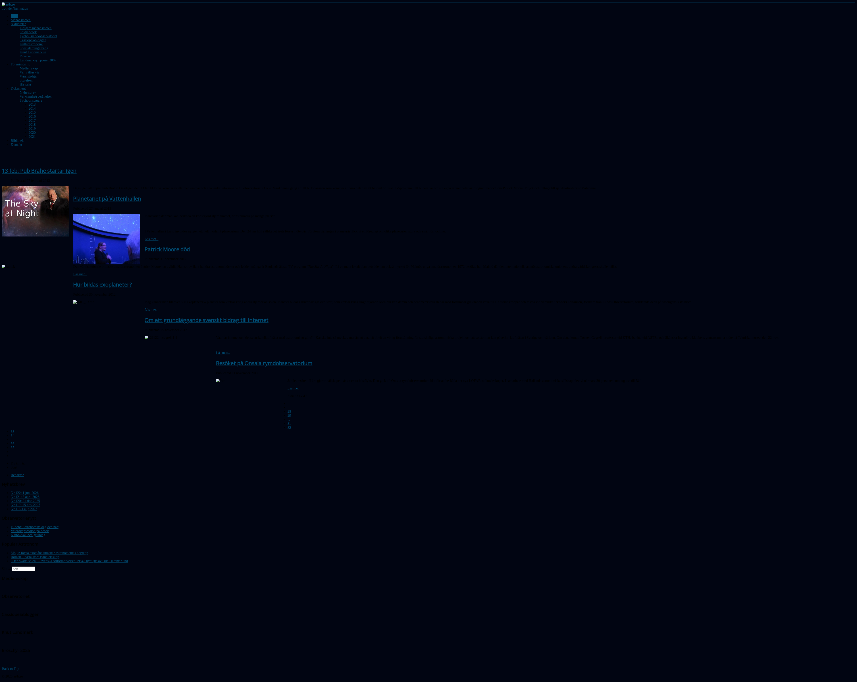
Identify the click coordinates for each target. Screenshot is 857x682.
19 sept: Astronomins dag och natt (34, 527)
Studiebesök (28, 32)
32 (289, 427)
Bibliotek (17, 140)
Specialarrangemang (34, 48)
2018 (32, 124)
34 (12, 435)
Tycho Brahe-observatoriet (38, 36)
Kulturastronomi (31, 44)
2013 (32, 104)
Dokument (18, 88)
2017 (32, 120)
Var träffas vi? (29, 72)
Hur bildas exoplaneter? (102, 284)
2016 (32, 116)
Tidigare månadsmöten (36, 28)
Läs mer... (151, 239)
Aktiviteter (18, 24)
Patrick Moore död (167, 249)
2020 (32, 132)
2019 (32, 128)
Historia (25, 84)
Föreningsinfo (20, 64)
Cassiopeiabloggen (33, 40)
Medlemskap (29, 68)
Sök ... (6, 569)
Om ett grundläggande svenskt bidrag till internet (206, 320)
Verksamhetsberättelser (36, 96)
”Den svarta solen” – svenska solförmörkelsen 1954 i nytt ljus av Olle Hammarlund (69, 561)
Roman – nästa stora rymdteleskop (35, 557)
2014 (32, 108)
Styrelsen (26, 80)
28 (289, 411)
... (288, 419)
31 (289, 423)
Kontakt (16, 144)
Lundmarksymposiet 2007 (38, 60)
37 (12, 448)
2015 (32, 112)
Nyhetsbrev (28, 92)
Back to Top (10, 669)
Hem (14, 16)
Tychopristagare (31, 100)
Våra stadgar (28, 76)
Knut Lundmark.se (33, 52)
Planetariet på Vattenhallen (107, 198)
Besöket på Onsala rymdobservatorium (264, 363)
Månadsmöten (21, 20)
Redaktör (17, 475)
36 (12, 444)
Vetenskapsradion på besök (30, 531)
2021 (32, 136)
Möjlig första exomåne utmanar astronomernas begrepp (49, 553)
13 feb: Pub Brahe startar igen (39, 170)
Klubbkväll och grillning (28, 535)
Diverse (25, 56)
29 (289, 415)
